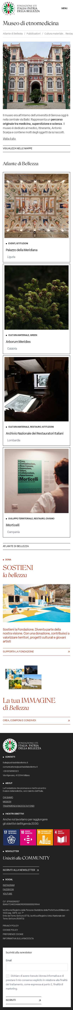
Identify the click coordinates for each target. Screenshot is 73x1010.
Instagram (9, 885)
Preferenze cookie (13, 934)
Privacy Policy (11, 926)
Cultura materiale (53, 34)
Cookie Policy (10, 930)
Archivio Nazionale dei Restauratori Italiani (34, 433)
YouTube (7, 894)
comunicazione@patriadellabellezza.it (20, 767)
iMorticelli (12, 525)
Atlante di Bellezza (13, 34)
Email (9, 960)
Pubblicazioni (34, 34)
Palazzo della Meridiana (21, 250)
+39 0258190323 (11, 771)
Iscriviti (11, 1000)
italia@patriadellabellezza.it (15, 763)
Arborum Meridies (18, 342)
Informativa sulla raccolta (18, 939)
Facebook (8, 890)
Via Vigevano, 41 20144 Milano (16, 776)
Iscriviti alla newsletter (19, 870)
